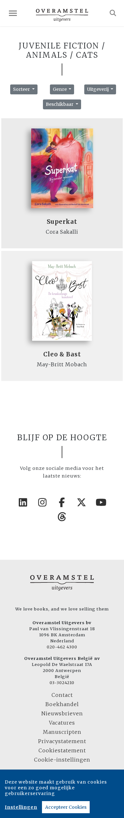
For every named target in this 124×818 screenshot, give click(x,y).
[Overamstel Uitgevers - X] (81, 502)
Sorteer (22, 89)
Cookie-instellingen (62, 759)
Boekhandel (62, 704)
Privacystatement (62, 741)
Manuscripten (62, 732)
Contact (62, 695)
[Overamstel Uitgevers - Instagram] (42, 502)
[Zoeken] (113, 13)
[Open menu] (13, 13)
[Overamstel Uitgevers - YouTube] (101, 502)
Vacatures (62, 722)
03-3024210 (62, 682)
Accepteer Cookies (65, 807)
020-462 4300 (62, 646)
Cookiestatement (62, 750)
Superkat (62, 221)
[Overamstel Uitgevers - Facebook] (62, 502)
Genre (60, 89)
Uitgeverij (98, 89)
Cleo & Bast (62, 354)
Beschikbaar (60, 104)
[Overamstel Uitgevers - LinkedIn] (22, 502)
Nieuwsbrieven (62, 713)
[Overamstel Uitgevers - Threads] (62, 517)
